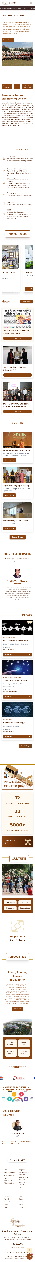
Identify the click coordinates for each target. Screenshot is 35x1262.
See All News (26, 301)
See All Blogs (25, 746)
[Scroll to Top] (29, 1250)
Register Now (8, 36)
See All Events (17, 537)
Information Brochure (6, 86)
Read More (18, 338)
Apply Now (17, 86)
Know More (17, 1008)
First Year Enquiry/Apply (28, 86)
